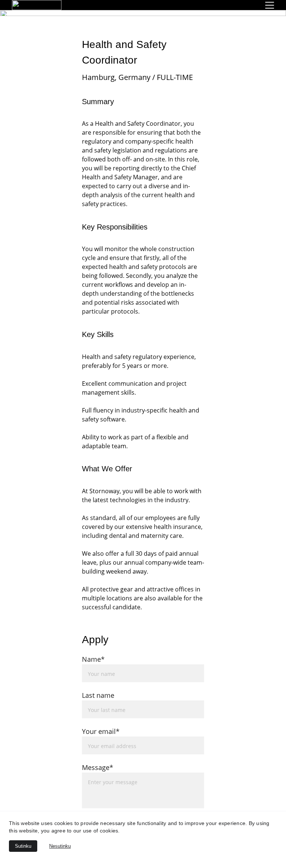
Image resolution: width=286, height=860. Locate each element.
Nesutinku (60, 846)
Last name (98, 695)
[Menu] (269, 5)
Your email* (101, 731)
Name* (93, 659)
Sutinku (23, 846)
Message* (97, 767)
